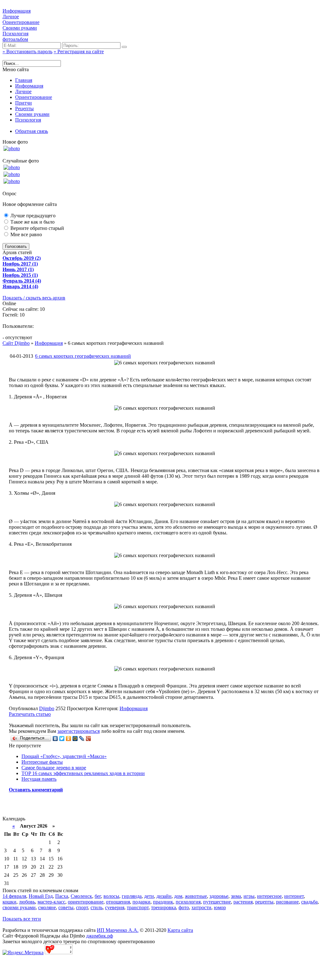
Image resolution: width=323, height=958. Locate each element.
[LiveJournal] (82, 738)
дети (149, 896)
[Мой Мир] (75, 738)
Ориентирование (21, 22)
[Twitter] (62, 738)
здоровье (218, 896)
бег (98, 896)
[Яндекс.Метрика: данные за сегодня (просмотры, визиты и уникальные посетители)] (23, 952)
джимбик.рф (99, 935)
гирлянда (132, 896)
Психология (15, 33)
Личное (11, 16)
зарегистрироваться (78, 731)
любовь (27, 901)
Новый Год (41, 896)
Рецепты (24, 108)
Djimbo (46, 708)
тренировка (163, 907)
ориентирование (85, 901)
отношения (118, 901)
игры (249, 896)
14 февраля (14, 896)
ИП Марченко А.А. (117, 930)
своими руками (19, 907)
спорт (82, 907)
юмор (220, 907)
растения (243, 901)
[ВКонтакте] (55, 738)
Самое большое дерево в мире (53, 767)
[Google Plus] (88, 738)
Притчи (23, 102)
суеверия (114, 907)
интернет (294, 896)
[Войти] (124, 47)
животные (196, 896)
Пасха (61, 896)
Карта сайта (180, 930)
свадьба (309, 901)
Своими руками (20, 28)
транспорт (138, 907)
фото (184, 907)
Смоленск (81, 896)
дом (178, 896)
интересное (269, 896)
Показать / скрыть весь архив (34, 297)
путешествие (217, 901)
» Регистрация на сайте (79, 51)
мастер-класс (51, 901)
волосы (111, 896)
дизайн (164, 896)
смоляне (47, 907)
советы (65, 907)
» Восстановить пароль (27, 51)
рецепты (264, 901)
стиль (97, 907)
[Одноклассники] (68, 738)
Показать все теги (22, 918)
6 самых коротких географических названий (83, 356)
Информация (17, 11)
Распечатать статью (30, 714)
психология (188, 901)
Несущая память (38, 779)
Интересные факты (42, 762)
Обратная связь (31, 131)
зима (236, 896)
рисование (287, 901)
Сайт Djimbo (16, 343)
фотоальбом (15, 39)
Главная (23, 80)
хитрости (201, 907)
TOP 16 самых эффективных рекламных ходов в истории (83, 773)
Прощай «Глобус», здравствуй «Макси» (64, 756)
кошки (9, 901)
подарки (141, 901)
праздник (163, 901)
